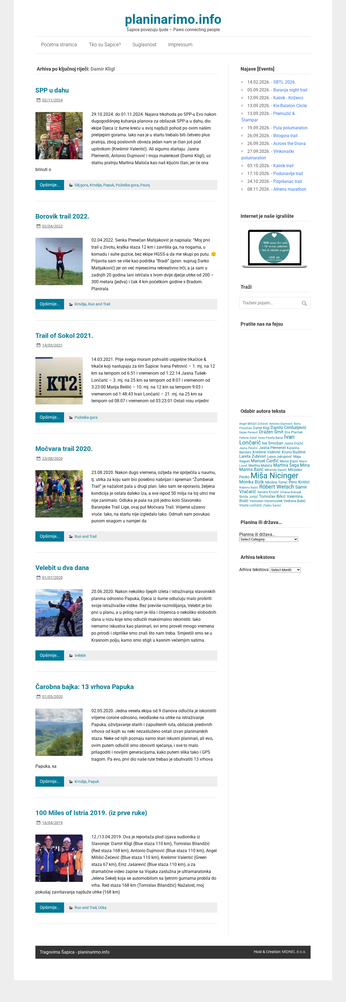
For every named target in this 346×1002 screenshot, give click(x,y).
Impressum (180, 44)
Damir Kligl (261, 428)
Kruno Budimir (294, 452)
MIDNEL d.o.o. (294, 952)
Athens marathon (289, 189)
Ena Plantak (293, 432)
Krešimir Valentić (266, 452)
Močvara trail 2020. (64, 449)
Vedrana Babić (295, 501)
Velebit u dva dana (62, 568)
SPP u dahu (52, 90)
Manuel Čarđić (265, 461)
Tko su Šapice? (105, 44)
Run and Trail (99, 304)
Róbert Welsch (276, 487)
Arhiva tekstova (254, 569)
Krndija (96, 185)
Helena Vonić (248, 438)
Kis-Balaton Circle (290, 105)
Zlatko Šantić (272, 505)
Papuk (108, 185)
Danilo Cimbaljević (288, 427)
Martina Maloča (260, 465)
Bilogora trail (285, 135)
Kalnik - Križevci (288, 97)
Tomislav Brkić (272, 496)
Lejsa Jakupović (279, 456)
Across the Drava (289, 143)
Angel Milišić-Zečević (253, 424)
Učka (102, 907)
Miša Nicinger (274, 475)
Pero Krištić (299, 482)
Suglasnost (144, 44)
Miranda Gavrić (276, 470)
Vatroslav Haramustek (265, 501)
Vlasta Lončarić (250, 505)
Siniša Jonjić (248, 497)
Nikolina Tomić (276, 482)
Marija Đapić (289, 461)
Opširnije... (50, 184)
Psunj (145, 185)
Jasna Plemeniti (272, 448)
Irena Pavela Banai (270, 438)
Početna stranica (59, 44)
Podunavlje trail (288, 173)
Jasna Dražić (293, 443)
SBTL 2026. (284, 82)
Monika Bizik (251, 481)
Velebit (80, 655)
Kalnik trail (283, 165)
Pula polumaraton (290, 127)
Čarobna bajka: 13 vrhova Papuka (84, 687)
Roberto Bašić (248, 487)
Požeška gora (127, 185)
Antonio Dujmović (281, 424)
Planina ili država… (257, 534)
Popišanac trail (287, 181)
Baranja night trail (290, 90)
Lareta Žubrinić (252, 456)
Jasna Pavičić (248, 448)
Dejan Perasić (248, 432)
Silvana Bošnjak (290, 492)
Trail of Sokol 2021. (64, 336)
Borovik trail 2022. (62, 216)
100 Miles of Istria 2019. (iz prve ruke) (91, 813)
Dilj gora (81, 185)
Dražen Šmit (271, 431)
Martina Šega (286, 465)
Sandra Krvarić (268, 492)
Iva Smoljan (272, 443)
